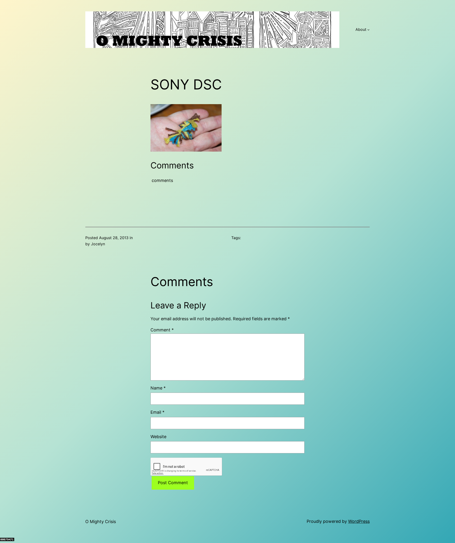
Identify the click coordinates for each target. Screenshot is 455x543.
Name (158, 387)
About (360, 29)
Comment (162, 329)
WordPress (359, 521)
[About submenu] (368, 29)
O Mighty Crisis (100, 521)
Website (158, 436)
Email (157, 412)
